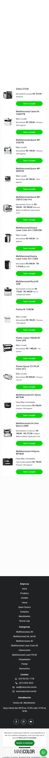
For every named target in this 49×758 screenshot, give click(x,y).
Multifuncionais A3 (24, 641)
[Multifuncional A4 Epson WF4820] (8, 462)
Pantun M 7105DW (25, 309)
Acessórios (24, 668)
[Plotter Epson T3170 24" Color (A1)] (8, 377)
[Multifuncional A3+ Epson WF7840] (8, 405)
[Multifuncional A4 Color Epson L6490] (8, 434)
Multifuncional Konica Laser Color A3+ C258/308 (29, 229)
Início (24, 589)
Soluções (24, 612)
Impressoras (24, 650)
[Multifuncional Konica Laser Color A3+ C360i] (8, 265)
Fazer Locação (29, 104)
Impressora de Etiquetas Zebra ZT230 (28, 87)
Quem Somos (24, 607)
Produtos (24, 593)
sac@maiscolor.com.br (26, 687)
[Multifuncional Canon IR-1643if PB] (8, 122)
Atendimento (24, 616)
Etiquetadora (24, 659)
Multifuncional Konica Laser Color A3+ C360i (27, 257)
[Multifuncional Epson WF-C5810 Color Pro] (8, 209)
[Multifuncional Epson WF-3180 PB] (8, 151)
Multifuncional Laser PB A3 (24, 655)
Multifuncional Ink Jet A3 (24, 636)
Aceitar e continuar (24, 743)
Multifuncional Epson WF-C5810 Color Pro (28, 198)
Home (24, 602)
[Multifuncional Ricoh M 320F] (8, 292)
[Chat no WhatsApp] (43, 752)
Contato (24, 598)
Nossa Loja (24, 621)
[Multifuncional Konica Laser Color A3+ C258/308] (8, 238)
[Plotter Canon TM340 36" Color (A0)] (8, 348)
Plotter (24, 664)
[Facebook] (16, 721)
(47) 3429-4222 (26, 683)
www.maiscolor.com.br (26, 691)
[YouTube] (30, 721)
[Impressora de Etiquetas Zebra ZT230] (8, 95)
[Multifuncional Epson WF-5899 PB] (8, 179)
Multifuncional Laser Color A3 (24, 645)
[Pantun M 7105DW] (8, 320)
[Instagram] (23, 721)
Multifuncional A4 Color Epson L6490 (27, 424)
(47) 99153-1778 (26, 679)
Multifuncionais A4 (24, 632)
